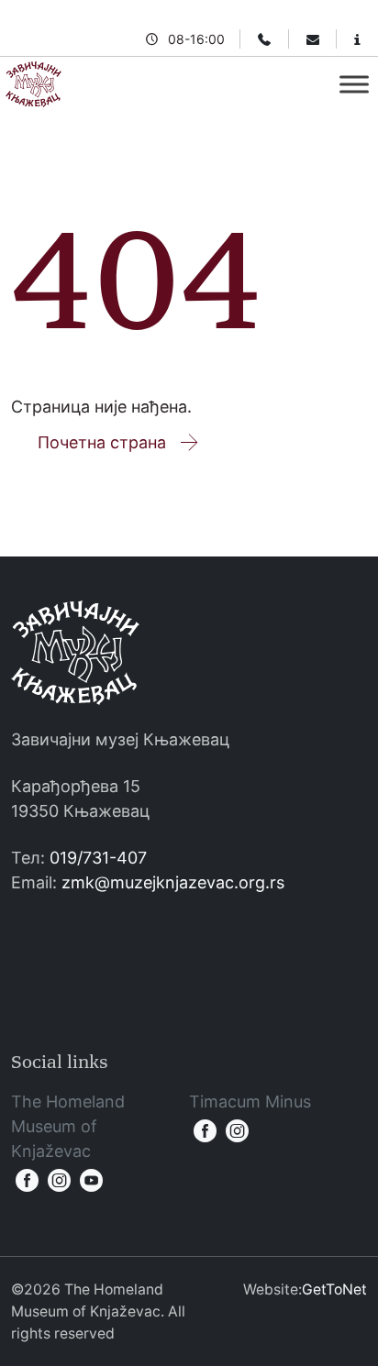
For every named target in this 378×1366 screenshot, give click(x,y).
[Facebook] (27, 1180)
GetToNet (334, 1289)
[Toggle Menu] (354, 84)
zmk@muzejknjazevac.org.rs (172, 882)
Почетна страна (102, 442)
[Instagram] (59, 1180)
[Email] (313, 39)
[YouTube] (91, 1180)
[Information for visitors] (357, 39)
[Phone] (264, 39)
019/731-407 (98, 857)
